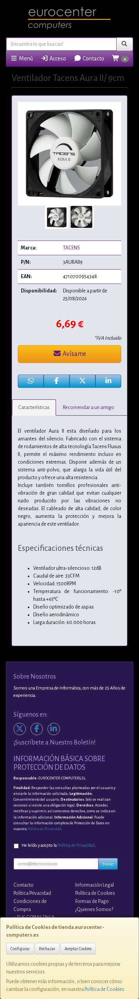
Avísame (73, 354)
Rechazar (47, 948)
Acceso (57, 58)
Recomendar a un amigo (88, 407)
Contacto (92, 58)
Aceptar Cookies (78, 948)
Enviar (108, 863)
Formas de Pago (92, 901)
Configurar (20, 948)
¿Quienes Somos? (94, 909)
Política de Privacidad (44, 829)
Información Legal (94, 885)
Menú (25, 58)
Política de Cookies (104, 989)
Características (34, 407)
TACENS (71, 248)
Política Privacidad (32, 893)
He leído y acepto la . (59, 845)
